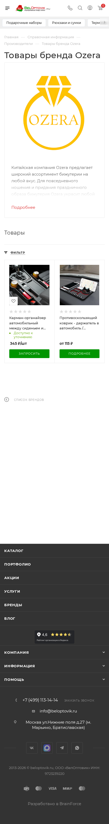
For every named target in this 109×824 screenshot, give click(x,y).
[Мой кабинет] (90, 8)
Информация (19, 666)
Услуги (12, 591)
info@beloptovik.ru (58, 710)
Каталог (14, 551)
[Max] (47, 748)
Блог (9, 618)
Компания (16, 652)
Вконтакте (32, 748)
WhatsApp (77, 748)
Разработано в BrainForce (54, 803)
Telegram (62, 748)
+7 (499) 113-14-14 (40, 700)
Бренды (13, 605)
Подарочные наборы (24, 23)
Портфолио (17, 564)
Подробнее (23, 207)
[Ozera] (54, 113)
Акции (11, 578)
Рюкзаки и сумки (66, 23)
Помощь (14, 679)
